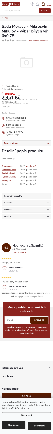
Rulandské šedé (9, 169)
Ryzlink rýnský (8, 173)
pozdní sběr (31, 166)
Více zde (25, 408)
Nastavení (26, 415)
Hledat (44, 10)
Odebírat (39, 320)
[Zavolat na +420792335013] (32, 4)
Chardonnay (7, 166)
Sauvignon (6, 180)
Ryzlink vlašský (9, 176)
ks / (26, 396)
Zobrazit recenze (19, 252)
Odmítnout (13, 425)
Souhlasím (39, 425)
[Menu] (49, 4)
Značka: (8, 113)
